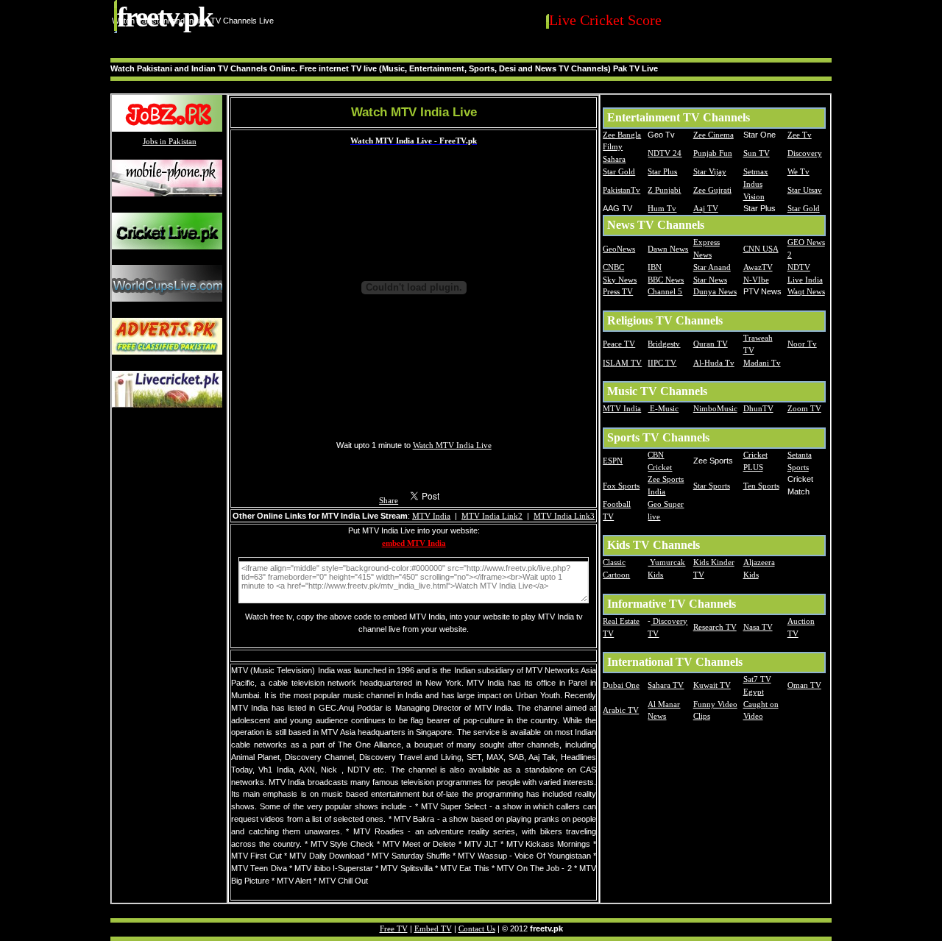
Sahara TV (666, 685)
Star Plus (662, 171)
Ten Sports (761, 485)
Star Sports (711, 485)
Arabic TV (621, 710)
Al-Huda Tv (713, 362)
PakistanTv (621, 189)
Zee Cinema (713, 134)
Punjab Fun (712, 153)
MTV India (431, 515)
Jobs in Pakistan (169, 141)
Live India (805, 279)
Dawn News (668, 248)
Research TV (715, 626)
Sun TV (756, 153)
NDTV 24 (664, 153)
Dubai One (621, 685)
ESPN (613, 460)
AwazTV (758, 267)
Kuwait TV (712, 685)
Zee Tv (799, 134)
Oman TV (804, 685)
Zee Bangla (622, 134)
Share (388, 500)
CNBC (613, 267)
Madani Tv (762, 362)
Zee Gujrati (712, 189)
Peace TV (619, 343)
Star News (710, 279)
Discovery (804, 153)
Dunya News (715, 291)
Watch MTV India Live (452, 445)
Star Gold (619, 171)
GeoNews (619, 248)
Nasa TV (758, 626)
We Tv (798, 171)
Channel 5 (665, 291)
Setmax (755, 171)
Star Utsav (804, 189)
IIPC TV (662, 362)
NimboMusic (715, 408)
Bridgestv (664, 343)
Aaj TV (705, 208)
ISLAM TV (622, 362)
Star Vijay (709, 171)
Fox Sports (621, 485)
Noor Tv (802, 343)
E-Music (663, 408)
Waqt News (806, 291)
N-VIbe (756, 279)
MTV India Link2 (492, 515)
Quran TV (710, 343)
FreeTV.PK (165, 16)
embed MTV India (414, 543)
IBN (655, 267)
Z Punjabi (664, 189)
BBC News (666, 279)
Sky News (620, 279)
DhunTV (758, 408)
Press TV (618, 291)
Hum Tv (662, 208)
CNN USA (761, 248)
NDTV (798, 267)
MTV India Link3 (564, 515)
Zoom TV (804, 408)
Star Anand (712, 267)
